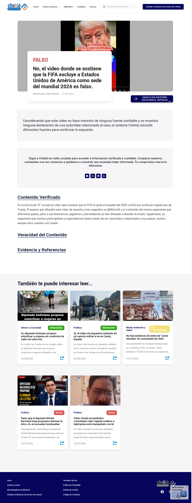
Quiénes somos (13, 485)
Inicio (36, 7)
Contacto (81, 7)
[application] (58, 7)
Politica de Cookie (70, 490)
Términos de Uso (70, 480)
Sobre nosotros (50, 7)
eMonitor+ (68, 7)
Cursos (93, 7)
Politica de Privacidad (71, 485)
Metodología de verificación (18, 490)
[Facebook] (162, 491)
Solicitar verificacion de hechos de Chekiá (24, 495)
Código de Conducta (71, 495)
